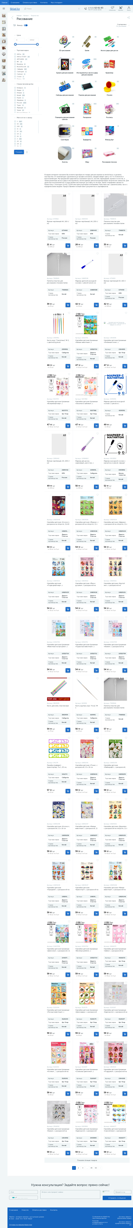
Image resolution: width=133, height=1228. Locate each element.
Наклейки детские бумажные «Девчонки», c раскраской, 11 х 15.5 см (58, 951)
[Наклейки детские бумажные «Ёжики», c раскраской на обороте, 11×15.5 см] (58, 1112)
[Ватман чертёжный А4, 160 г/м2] (58, 204)
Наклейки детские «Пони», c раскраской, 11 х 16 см (86, 766)
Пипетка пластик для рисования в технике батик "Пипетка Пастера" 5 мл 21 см (115, 708)
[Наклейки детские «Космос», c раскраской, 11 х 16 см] (58, 809)
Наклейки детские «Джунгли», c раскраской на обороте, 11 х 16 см (115, 828)
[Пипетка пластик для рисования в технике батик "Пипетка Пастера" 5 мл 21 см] (115, 689)
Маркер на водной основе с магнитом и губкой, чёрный (114, 462)
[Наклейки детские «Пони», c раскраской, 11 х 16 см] (87, 748)
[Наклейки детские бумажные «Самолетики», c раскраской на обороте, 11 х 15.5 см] (115, 1112)
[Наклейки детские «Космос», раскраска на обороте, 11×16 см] (58, 505)
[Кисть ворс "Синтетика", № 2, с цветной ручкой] (58, 323)
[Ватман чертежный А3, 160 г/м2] (115, 264)
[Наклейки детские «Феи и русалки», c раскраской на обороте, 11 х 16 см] (87, 566)
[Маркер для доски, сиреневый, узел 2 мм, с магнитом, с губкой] (87, 444)
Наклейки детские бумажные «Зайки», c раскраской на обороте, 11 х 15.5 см (115, 951)
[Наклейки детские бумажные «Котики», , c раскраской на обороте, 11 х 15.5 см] (58, 1052)
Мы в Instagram (56, 3)
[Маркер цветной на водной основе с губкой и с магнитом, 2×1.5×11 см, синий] (115, 384)
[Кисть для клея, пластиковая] (58, 689)
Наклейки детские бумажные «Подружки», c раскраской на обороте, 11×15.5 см (115, 1071)
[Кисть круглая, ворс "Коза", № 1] (87, 689)
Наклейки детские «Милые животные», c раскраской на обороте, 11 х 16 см (115, 890)
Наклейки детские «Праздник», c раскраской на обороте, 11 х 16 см (58, 890)
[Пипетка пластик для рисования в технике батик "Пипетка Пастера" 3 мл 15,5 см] (58, 264)
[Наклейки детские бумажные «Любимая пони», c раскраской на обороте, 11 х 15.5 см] (115, 323)
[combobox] (13, 1197)
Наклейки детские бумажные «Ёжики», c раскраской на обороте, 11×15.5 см (58, 1131)
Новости (25, 1210)
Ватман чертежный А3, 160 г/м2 (115, 282)
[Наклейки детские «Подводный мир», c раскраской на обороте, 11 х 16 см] (58, 566)
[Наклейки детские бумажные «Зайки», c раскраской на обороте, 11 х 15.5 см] (115, 932)
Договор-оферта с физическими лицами (124, 1217)
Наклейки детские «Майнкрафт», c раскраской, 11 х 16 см (115, 767)
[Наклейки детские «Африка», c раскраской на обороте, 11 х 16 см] (115, 505)
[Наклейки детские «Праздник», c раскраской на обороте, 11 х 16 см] (58, 871)
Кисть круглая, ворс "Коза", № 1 (86, 707)
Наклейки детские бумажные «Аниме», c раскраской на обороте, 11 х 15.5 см (115, 646)
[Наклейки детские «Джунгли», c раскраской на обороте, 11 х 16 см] (115, 809)
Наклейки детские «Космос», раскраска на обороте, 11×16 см (58, 524)
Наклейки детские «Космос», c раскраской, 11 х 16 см (58, 827)
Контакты (43, 3)
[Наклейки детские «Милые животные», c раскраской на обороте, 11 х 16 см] (115, 871)
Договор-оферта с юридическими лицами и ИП (123, 1223)
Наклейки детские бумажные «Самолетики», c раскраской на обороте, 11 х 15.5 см (115, 1131)
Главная (4, 3)
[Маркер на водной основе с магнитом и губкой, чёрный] (115, 444)
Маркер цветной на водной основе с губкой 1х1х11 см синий (85, 283)
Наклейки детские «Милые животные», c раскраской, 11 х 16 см (86, 828)
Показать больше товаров (87, 1160)
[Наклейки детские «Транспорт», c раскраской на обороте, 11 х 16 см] (87, 871)
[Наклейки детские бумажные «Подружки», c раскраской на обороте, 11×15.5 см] (115, 1052)
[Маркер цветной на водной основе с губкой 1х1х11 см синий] (87, 264)
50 (96, 1168)
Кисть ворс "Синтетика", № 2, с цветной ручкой (58, 341)
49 (91, 1168)
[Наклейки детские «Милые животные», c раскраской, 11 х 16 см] (87, 809)
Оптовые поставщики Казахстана (20, 1225)
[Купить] (68, 245)
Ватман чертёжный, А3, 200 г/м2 (58, 462)
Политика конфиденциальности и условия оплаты (100, 1222)
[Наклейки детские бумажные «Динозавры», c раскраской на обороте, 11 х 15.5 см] (87, 993)
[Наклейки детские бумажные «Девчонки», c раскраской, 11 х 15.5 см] (58, 932)
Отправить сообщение (117, 1198)
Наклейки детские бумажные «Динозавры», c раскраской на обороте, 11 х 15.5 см (86, 1012)
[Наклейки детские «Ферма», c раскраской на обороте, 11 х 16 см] (87, 505)
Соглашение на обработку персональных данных (101, 1217)
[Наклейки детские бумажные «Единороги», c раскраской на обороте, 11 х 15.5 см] (115, 993)
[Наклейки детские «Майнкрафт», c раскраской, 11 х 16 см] (115, 748)
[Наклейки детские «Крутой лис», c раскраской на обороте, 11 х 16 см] (115, 566)
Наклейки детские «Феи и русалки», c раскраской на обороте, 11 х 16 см (85, 585)
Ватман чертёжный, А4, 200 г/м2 (86, 222)
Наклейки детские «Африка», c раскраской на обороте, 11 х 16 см (115, 524)
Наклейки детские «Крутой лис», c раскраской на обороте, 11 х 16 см (114, 585)
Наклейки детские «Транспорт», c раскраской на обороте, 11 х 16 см (86, 890)
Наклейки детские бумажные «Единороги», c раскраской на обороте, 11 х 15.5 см (115, 1012)
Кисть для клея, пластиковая (58, 706)
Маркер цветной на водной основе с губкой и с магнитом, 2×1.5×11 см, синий (115, 403)
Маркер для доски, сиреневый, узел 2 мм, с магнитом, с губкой (84, 463)
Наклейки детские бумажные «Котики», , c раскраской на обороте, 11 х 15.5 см (58, 1071)
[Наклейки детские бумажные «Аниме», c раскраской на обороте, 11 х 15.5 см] (115, 628)
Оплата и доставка (30, 3)
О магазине (15, 3)
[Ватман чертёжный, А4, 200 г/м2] (87, 204)
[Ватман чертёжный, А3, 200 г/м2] (58, 444)
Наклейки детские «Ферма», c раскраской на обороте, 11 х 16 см (87, 524)
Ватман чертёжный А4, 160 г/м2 (58, 222)
